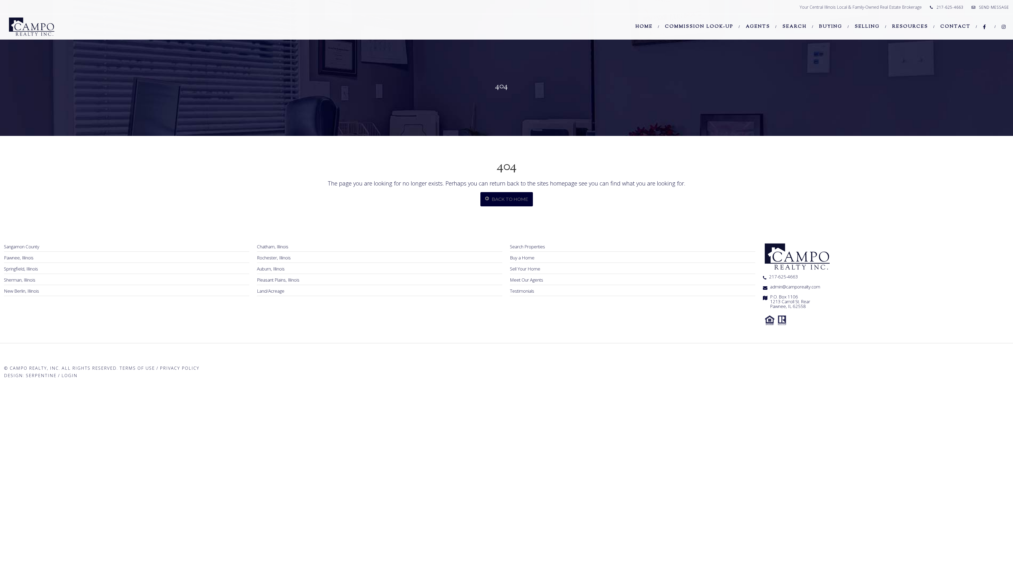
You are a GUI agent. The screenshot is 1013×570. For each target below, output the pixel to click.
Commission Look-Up (699, 26)
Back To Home (510, 199)
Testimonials (522, 291)
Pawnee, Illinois (19, 258)
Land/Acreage (270, 291)
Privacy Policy (179, 368)
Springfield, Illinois (21, 269)
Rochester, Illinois (274, 258)
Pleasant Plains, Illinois (278, 280)
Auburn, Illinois (271, 269)
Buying (830, 26)
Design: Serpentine (30, 375)
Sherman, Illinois (19, 280)
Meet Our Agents (526, 280)
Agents (758, 26)
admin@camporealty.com (795, 287)
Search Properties (527, 247)
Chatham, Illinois (272, 247)
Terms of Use (137, 368)
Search (794, 26)
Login (69, 375)
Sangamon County (21, 247)
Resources (910, 26)
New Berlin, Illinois (21, 291)
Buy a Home (522, 258)
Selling (867, 26)
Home (644, 26)
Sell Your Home (525, 269)
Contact (955, 26)
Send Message (994, 7)
